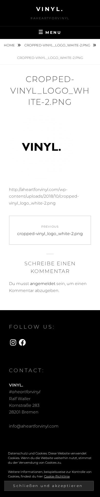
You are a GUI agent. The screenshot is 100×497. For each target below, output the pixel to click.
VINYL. (50, 9)
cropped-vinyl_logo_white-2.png (57, 45)
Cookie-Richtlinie (57, 476)
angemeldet (42, 283)
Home (10, 45)
